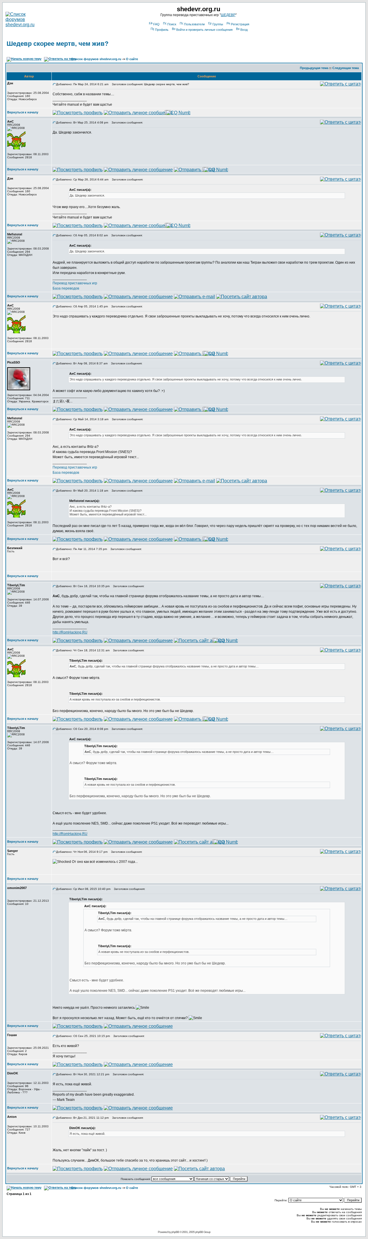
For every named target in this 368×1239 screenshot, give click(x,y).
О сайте (132, 59)
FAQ (156, 24)
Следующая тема (345, 68)
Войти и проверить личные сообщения (204, 29)
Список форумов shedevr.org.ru (96, 59)
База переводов (66, 288)
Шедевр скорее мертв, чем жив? (57, 43)
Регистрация (240, 24)
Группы (217, 24)
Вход (244, 29)
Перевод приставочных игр (75, 283)
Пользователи (194, 24)
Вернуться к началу (22, 112)
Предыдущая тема (314, 68)
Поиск (171, 24)
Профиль (161, 29)
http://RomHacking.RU (70, 632)
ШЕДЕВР (228, 15)
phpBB (175, 1232)
